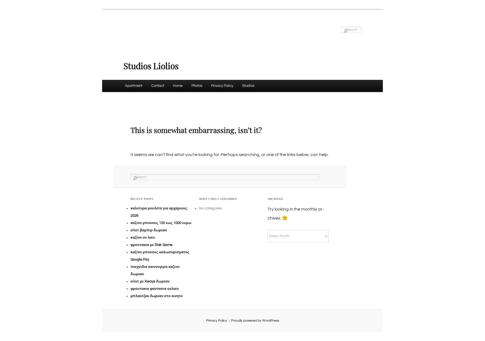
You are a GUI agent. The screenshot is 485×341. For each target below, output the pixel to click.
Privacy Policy (222, 86)
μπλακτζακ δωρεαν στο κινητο (157, 296)
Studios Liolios (151, 65)
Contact (157, 86)
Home (177, 86)
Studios (248, 86)
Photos (196, 86)
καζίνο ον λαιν (143, 238)
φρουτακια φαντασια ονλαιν (155, 289)
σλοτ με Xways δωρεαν (150, 281)
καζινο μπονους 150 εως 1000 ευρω (161, 223)
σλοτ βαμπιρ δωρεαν (149, 230)
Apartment (133, 86)
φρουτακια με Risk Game (151, 245)
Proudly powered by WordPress (255, 320)
